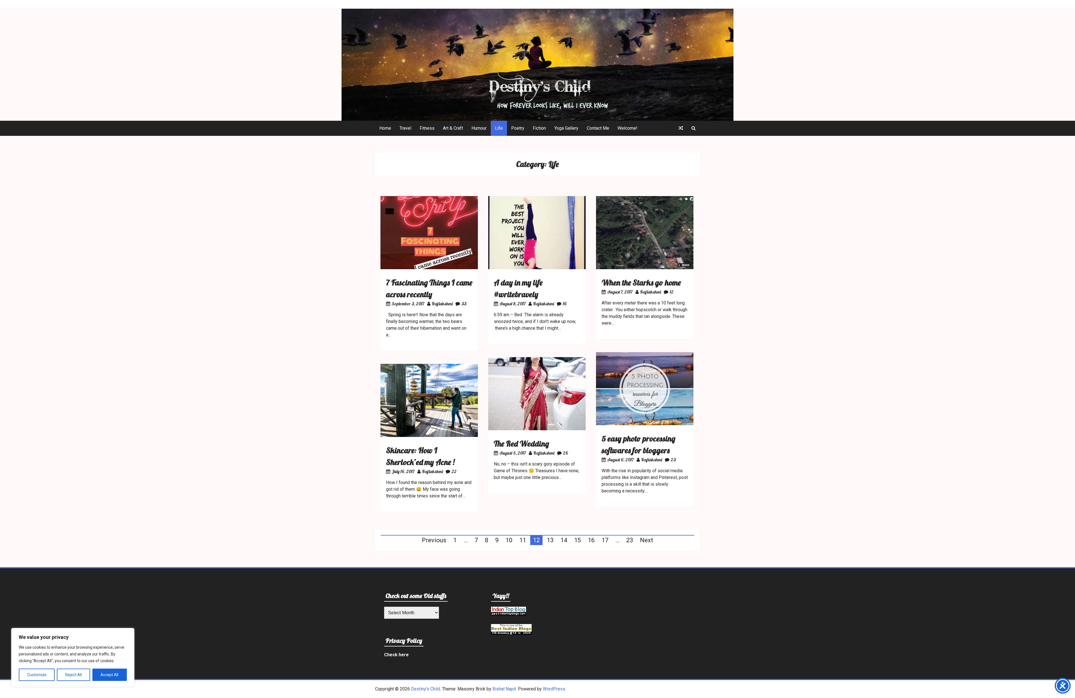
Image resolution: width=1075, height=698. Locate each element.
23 (673, 459)
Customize (36, 675)
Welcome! (627, 128)
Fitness (427, 128)
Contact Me (598, 128)
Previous (434, 540)
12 (672, 292)
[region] (72, 657)
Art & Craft (453, 128)
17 (605, 540)
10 (509, 540)
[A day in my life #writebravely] (537, 267)
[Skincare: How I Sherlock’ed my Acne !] (429, 435)
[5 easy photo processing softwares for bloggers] (644, 423)
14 (563, 540)
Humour (479, 128)
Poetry (517, 128)
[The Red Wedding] (537, 428)
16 (565, 303)
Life (499, 128)
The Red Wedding (521, 443)
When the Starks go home (641, 282)
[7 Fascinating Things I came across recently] (429, 267)
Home (385, 128)
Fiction (539, 128)
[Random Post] (680, 128)
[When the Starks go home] (644, 267)
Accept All (109, 675)
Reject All (73, 675)
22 (454, 471)
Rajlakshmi (442, 303)
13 (550, 540)
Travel (405, 128)
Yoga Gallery (566, 128)
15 (577, 540)
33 (463, 303)
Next (646, 540)
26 (565, 453)
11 (522, 540)
